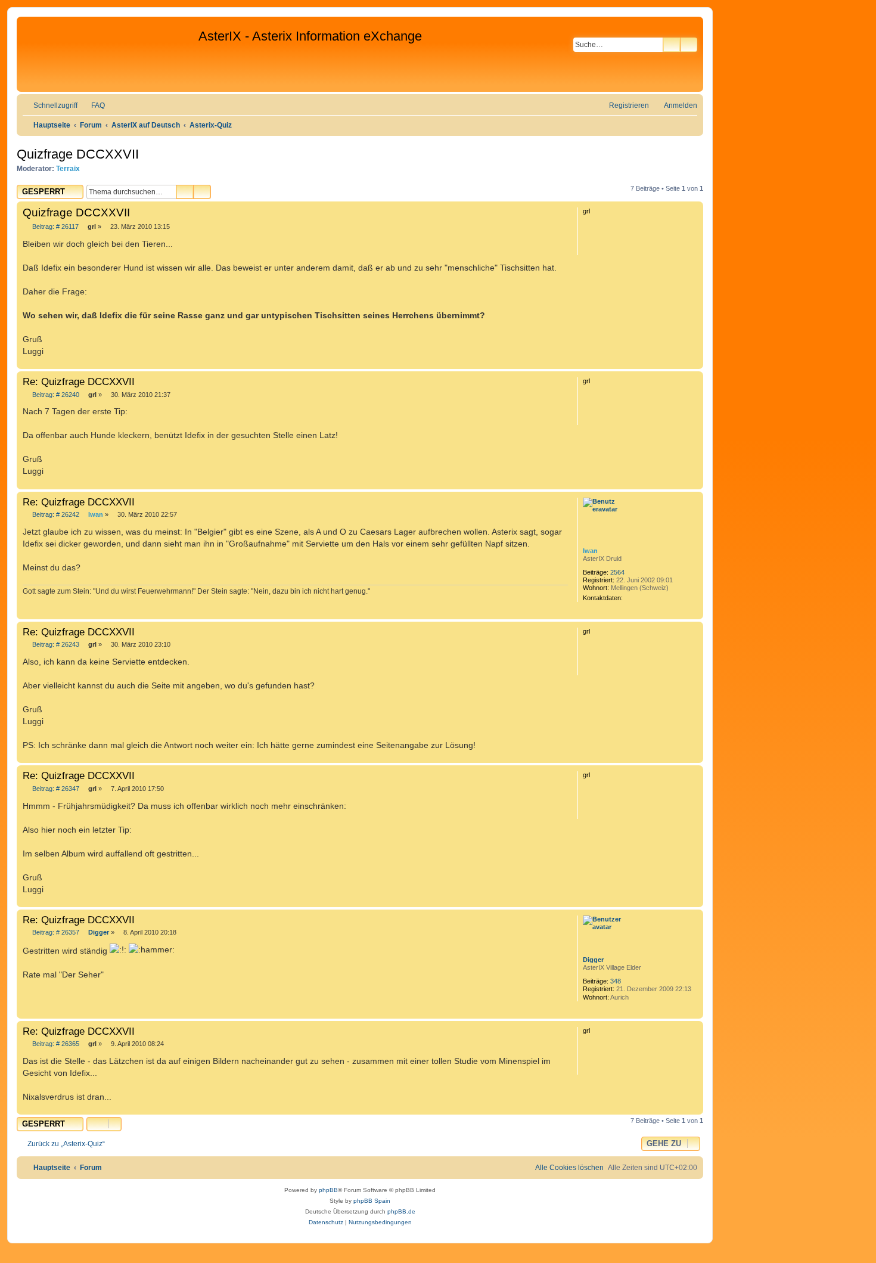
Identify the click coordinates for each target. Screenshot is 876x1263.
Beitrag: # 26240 (54, 395)
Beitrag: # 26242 (54, 515)
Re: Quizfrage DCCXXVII (79, 381)
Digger (593, 959)
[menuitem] (92, 106)
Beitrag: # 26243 (54, 644)
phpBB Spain (371, 1200)
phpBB (328, 1190)
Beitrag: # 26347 (54, 789)
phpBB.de (401, 1211)
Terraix (68, 169)
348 (615, 981)
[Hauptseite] (109, 54)
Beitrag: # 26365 (54, 1044)
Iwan (590, 550)
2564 (617, 572)
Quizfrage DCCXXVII (78, 154)
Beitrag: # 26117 (54, 227)
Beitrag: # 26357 (54, 932)
